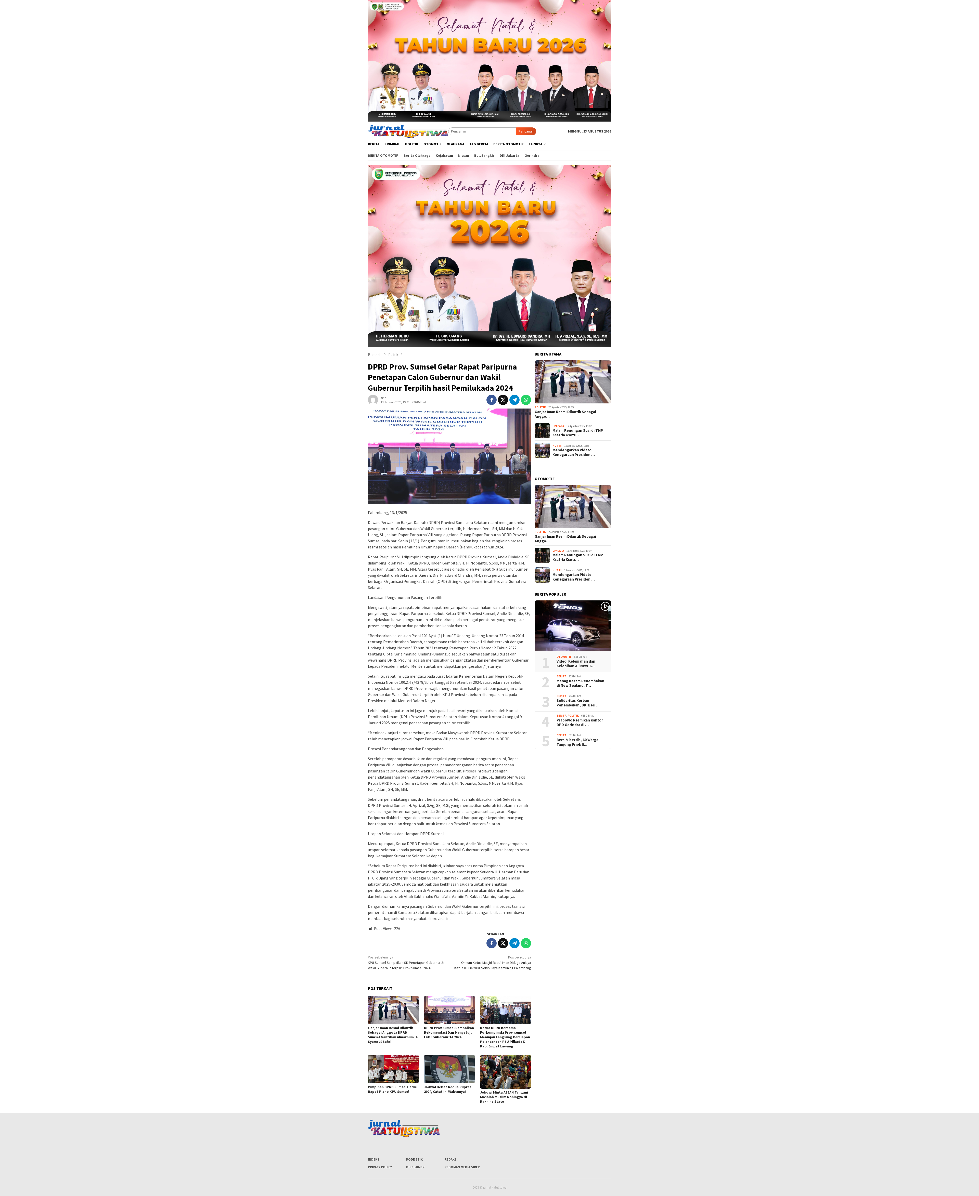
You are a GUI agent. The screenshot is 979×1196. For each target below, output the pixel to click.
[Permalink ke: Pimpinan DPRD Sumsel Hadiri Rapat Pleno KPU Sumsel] (393, 1069)
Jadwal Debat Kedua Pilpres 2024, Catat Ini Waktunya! (447, 1089)
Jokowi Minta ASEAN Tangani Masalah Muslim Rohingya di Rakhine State (504, 1097)
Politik (540, 407)
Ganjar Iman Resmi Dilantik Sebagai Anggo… (565, 414)
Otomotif (564, 657)
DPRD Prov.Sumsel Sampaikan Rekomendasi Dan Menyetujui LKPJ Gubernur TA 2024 (449, 1032)
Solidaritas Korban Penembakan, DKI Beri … (578, 702)
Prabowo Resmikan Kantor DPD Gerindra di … (580, 722)
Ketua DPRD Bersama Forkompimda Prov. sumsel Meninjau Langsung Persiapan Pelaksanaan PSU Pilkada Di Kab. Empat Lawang (505, 1037)
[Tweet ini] (503, 400)
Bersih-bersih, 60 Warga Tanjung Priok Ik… (577, 742)
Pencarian (526, 131)
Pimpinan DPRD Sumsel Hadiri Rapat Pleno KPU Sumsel (392, 1089)
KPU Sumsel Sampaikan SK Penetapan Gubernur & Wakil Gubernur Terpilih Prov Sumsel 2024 (406, 962)
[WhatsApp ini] (526, 400)
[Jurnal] (408, 131)
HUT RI (557, 446)
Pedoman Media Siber (462, 1167)
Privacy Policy (380, 1167)
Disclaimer (415, 1167)
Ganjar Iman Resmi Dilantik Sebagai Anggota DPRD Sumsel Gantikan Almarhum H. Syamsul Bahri (393, 1035)
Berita (561, 676)
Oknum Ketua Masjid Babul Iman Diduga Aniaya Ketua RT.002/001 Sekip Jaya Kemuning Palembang (492, 962)
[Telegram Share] (514, 400)
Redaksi (451, 1159)
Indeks (373, 1159)
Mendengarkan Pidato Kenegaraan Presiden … (573, 452)
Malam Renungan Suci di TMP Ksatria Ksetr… (577, 432)
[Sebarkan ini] (491, 400)
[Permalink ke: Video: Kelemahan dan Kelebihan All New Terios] (573, 625)
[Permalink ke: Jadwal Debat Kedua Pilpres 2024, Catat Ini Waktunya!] (449, 1069)
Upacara (558, 426)
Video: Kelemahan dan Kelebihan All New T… (576, 663)
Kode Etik (414, 1159)
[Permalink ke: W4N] (373, 399)
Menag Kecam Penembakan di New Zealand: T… (580, 683)
